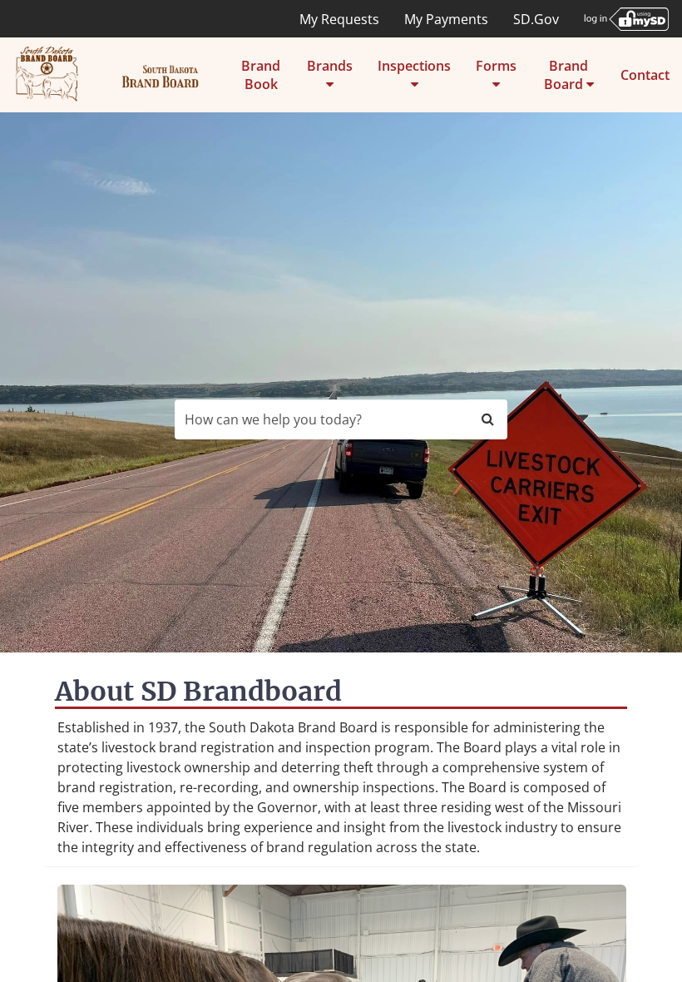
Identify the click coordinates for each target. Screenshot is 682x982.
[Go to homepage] (107, 75)
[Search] (487, 419)
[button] (329, 75)
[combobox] (322, 419)
